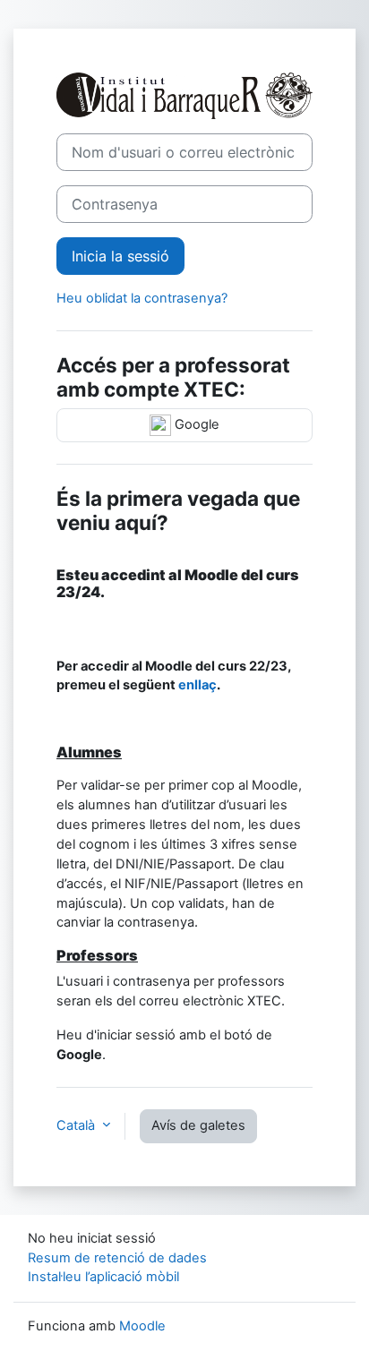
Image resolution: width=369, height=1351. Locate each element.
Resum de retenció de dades (117, 1258)
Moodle (142, 1326)
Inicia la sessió (120, 256)
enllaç (197, 685)
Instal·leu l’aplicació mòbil (103, 1277)
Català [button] (77, 1125)
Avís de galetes (198, 1125)
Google (195, 424)
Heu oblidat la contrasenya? (141, 298)
